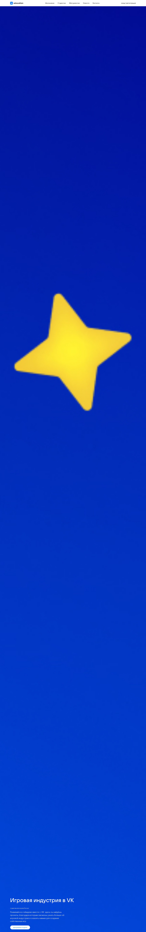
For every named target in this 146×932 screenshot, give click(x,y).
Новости (86, 3)
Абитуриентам (74, 3)
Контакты (96, 3)
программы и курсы (20, 927)
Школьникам (49, 3)
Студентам (62, 3)
